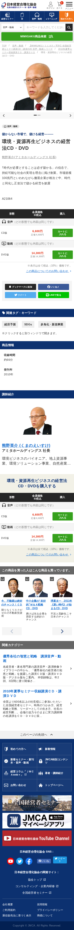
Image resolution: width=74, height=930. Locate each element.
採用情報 (42, 904)
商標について (45, 915)
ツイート (22, 295)
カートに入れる (62, 233)
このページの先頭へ (37, 734)
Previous (3, 115)
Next (70, 115)
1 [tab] (36, 117)
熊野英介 (29, 157)
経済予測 (10, 324)
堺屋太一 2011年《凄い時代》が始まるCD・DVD (61, 605)
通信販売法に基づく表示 (16, 915)
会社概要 (7, 904)
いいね (45, 861)
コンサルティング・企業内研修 (35, 886)
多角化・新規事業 (52, 324)
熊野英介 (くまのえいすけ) (26, 445)
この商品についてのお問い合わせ (49, 271)
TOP (4, 45)
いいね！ (55, 287)
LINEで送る (55, 295)
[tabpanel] (37, 85)
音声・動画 (17, 45)
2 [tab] (39, 117)
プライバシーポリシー (50, 909)
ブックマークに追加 (20, 286)
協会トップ (35, 879)
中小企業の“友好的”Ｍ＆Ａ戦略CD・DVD (36, 605)
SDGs (28, 324)
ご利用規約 (8, 909)
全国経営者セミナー (35, 892)
